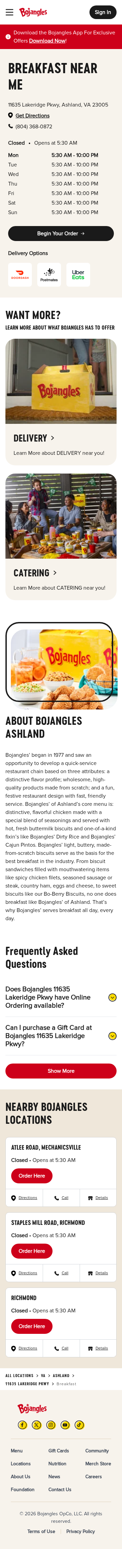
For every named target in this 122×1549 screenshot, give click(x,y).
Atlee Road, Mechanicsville (46, 1147)
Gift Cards (58, 1451)
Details (102, 1197)
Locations (21, 1464)
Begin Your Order (57, 233)
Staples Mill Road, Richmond (48, 1222)
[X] (37, 1425)
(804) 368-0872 (34, 126)
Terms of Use (41, 1531)
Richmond (24, 1298)
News (54, 1477)
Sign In (103, 12)
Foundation (23, 1489)
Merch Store (98, 1464)
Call (65, 1197)
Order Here (32, 1175)
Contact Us (60, 1489)
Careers (93, 1477)
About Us (20, 1477)
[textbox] (65, 37)
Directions (28, 1197)
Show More (61, 1071)
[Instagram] (51, 1425)
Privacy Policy (80, 1531)
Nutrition (57, 1464)
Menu (17, 1451)
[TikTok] (79, 1425)
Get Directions (32, 115)
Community (97, 1451)
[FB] (22, 1425)
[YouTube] (65, 1425)
